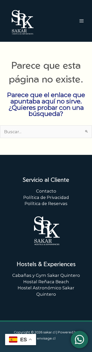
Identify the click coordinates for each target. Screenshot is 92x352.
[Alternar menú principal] (81, 20)
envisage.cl (46, 338)
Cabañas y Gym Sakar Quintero (46, 275)
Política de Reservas (46, 203)
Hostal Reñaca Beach (46, 281)
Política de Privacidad (46, 197)
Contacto (46, 191)
